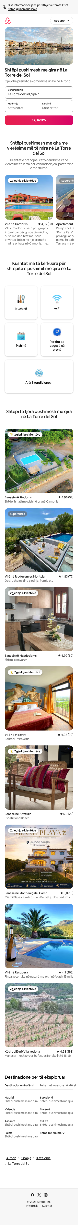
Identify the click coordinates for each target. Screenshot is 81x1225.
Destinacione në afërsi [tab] (19, 1085)
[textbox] (22, 108)
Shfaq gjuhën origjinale (22, 9)
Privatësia (32, 1206)
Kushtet (47, 1206)
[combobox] (39, 94)
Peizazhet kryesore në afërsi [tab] (58, 1085)
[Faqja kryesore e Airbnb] (8, 20)
